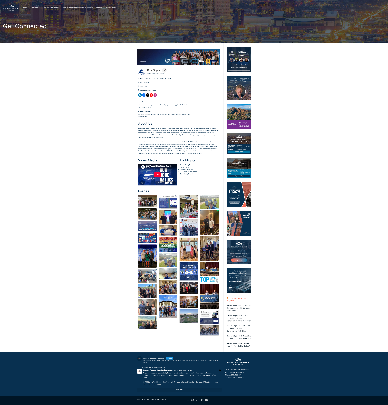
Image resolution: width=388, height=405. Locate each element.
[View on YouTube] (151, 96)
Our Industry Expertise (187, 174)
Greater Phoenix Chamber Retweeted (154, 367)
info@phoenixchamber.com (235, 377)
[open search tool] (250, 2)
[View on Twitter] (147, 96)
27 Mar (190, 370)
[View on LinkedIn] (140, 96)
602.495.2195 (236, 375)
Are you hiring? (185, 165)
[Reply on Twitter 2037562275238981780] (144, 384)
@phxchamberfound (180, 370)
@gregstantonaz (180, 382)
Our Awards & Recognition (188, 171)
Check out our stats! (186, 169)
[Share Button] (164, 70)
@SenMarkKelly (167, 382)
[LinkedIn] (197, 400)
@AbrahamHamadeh (195, 382)
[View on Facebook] (144, 96)
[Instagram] (192, 400)
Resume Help (184, 167)
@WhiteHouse (156, 382)
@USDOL (146, 382)
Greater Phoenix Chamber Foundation (158, 370)
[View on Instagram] (155, 96)
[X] (201, 400)
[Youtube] (206, 400)
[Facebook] (188, 400)
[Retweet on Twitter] (142, 367)
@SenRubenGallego (210, 382)
